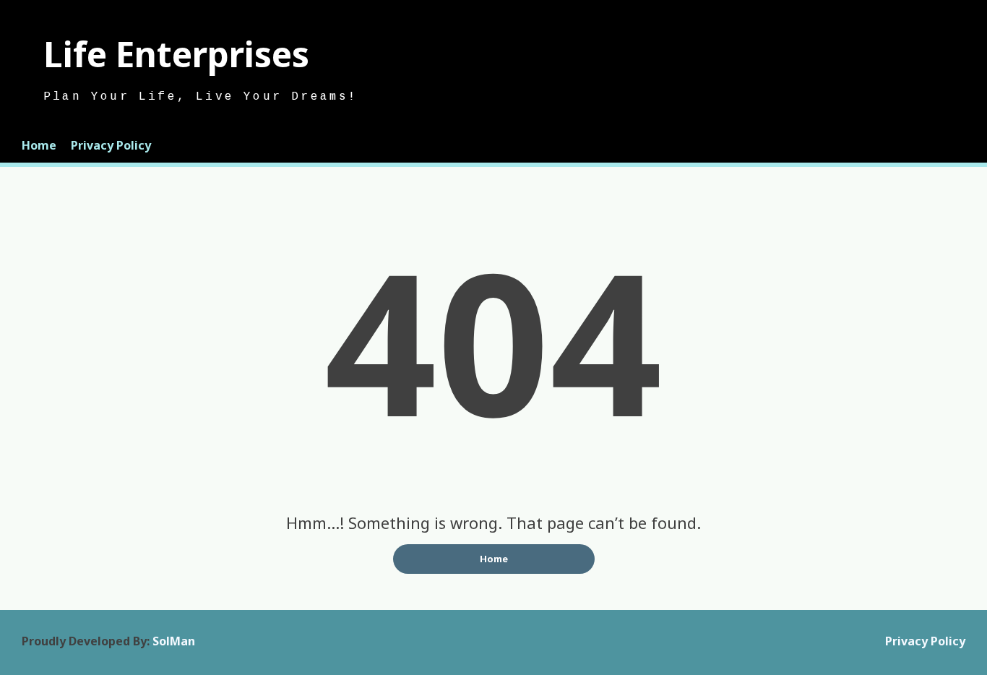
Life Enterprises (176, 53)
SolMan (173, 641)
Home (39, 145)
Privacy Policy (111, 145)
